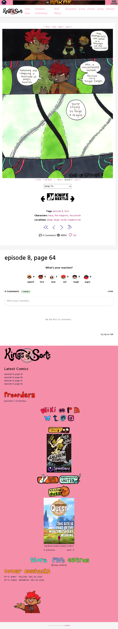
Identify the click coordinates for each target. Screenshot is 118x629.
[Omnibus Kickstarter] (41, 11)
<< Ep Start (47, 179)
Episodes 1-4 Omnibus (15, 401)
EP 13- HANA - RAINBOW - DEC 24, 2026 (24, 580)
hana (50, 216)
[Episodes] (71, 9)
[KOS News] (57, 11)
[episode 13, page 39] (69, 227)
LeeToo (67, 625)
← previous (49, 550)
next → (70, 550)
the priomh (75, 216)
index (56, 546)
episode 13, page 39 (13, 374)
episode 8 (58, 211)
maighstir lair (74, 220)
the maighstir (61, 216)
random (48, 546)
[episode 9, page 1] (61, 227)
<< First (46, 27)
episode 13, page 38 (13, 377)
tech (66, 211)
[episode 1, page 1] (45, 227)
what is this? (67, 546)
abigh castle (60, 220)
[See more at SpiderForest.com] (114, 2)
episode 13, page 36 (13, 384)
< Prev (53, 27)
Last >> (69, 27)
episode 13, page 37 (13, 381)
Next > (61, 27)
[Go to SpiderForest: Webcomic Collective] (59, 469)
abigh (50, 220)
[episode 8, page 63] (53, 227)
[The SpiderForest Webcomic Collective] (3, 2)
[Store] (91, 9)
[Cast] (82, 9)
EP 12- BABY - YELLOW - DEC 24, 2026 (23, 577)
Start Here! (27, 11)
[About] (110, 9)
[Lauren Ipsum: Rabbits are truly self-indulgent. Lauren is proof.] (59, 450)
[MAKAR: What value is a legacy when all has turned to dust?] (59, 2)
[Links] (100, 9)
